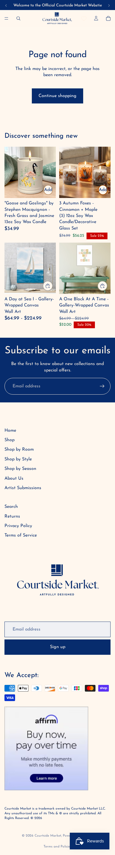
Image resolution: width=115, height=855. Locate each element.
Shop (9, 440)
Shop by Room (19, 449)
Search (11, 506)
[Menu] (6, 18)
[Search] (18, 18)
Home (10, 430)
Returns (12, 516)
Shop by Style (18, 459)
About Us (13, 478)
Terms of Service (20, 535)
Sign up (57, 647)
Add (48, 190)
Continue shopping (57, 96)
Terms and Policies (57, 846)
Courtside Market (48, 835)
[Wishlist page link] (84, 18)
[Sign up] (102, 386)
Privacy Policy (18, 526)
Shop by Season (20, 469)
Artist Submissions (22, 488)
